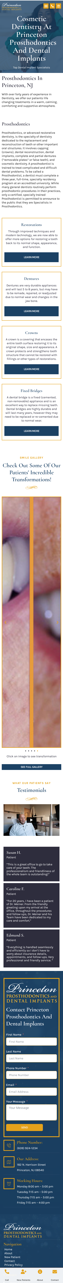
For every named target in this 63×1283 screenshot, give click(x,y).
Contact (55, 1280)
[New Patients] (23, 1271)
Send (24, 1127)
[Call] (7, 1271)
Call (7, 1280)
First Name (13, 1034)
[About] (40, 1271)
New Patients (23, 1280)
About (40, 1280)
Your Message (15, 1101)
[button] (46, 6)
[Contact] (54, 1271)
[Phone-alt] (52, 6)
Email (10, 1085)
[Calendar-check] (58, 6)
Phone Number (16, 1068)
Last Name (13, 1051)
